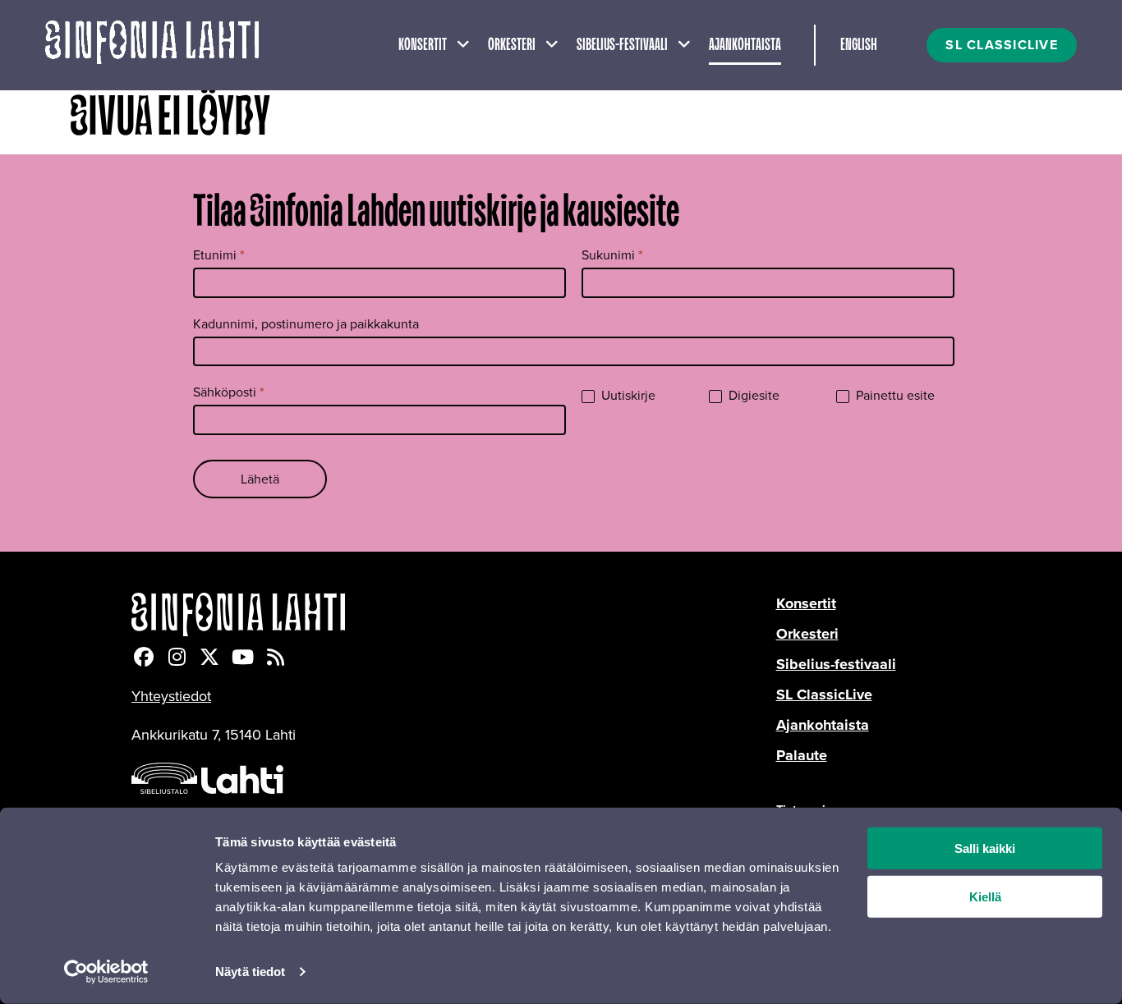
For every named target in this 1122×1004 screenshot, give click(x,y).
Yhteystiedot (171, 696)
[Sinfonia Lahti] (453, 614)
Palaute (801, 755)
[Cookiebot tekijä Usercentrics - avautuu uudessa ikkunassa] (106, 972)
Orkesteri (512, 45)
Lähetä (260, 479)
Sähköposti (228, 392)
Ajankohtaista (745, 45)
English (858, 45)
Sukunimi (612, 254)
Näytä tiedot (250, 972)
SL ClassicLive (824, 694)
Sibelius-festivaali (622, 45)
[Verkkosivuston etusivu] (152, 45)
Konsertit (422, 45)
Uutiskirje (626, 396)
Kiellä (985, 897)
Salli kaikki (984, 848)
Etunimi (219, 254)
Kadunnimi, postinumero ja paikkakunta (306, 323)
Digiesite (752, 396)
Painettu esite (894, 396)
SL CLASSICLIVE (1001, 44)
